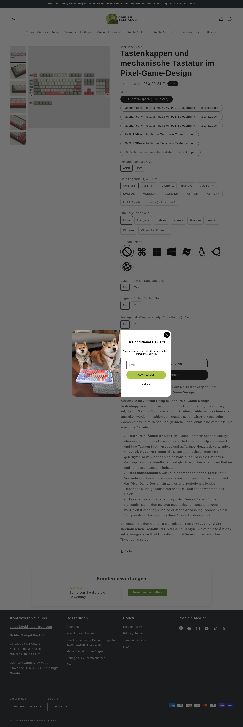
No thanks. (146, 384)
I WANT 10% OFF (146, 374)
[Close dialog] (167, 335)
